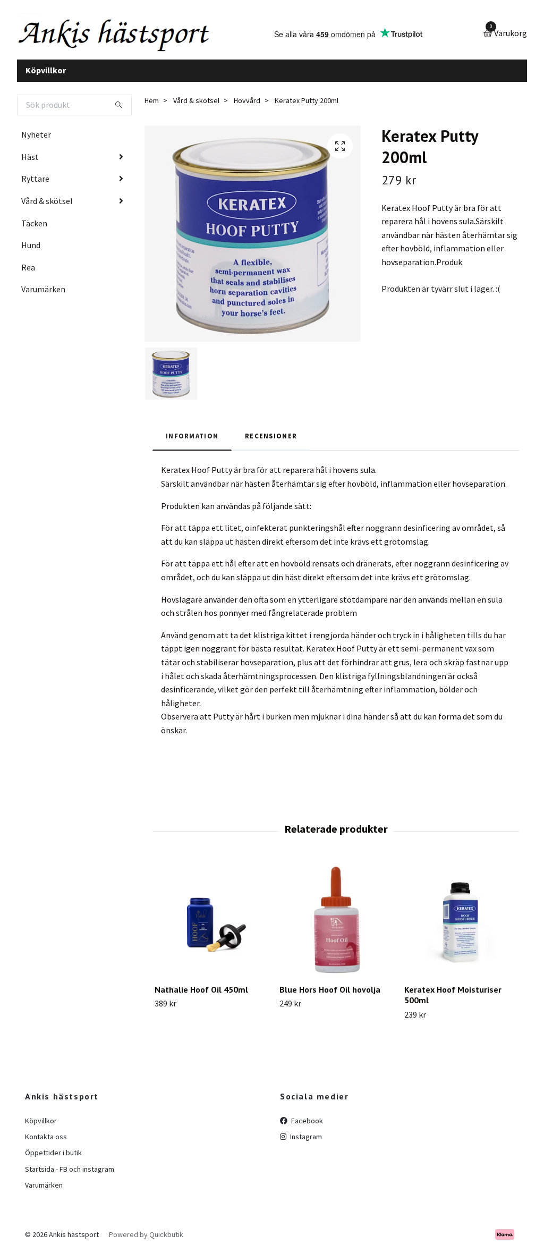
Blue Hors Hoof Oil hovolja (329, 989)
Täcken (34, 223)
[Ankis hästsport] (115, 34)
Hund (30, 245)
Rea (28, 267)
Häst (30, 156)
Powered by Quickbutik (146, 1234)
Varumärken (43, 289)
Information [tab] (192, 435)
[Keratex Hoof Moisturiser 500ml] (460, 919)
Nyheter (36, 134)
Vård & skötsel (47, 201)
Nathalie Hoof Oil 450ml (201, 989)
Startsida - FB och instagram (69, 1169)
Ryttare (35, 178)
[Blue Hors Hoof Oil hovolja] (335, 919)
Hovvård (247, 100)
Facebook (306, 1120)
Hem (151, 100)
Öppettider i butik (53, 1152)
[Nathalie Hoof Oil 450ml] (211, 919)
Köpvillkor (46, 70)
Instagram (305, 1136)
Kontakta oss (46, 1136)
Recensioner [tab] (271, 435)
